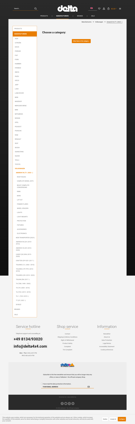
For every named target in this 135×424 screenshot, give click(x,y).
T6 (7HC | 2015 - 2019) (23, 292)
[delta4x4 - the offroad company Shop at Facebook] (62, 403)
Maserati (18, 101)
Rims (18, 191)
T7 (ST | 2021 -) (21, 300)
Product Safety (67, 343)
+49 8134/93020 (28, 339)
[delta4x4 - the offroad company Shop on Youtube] (65, 403)
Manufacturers (20, 34)
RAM (16, 135)
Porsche (18, 131)
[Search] (35, 8)
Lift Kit (19, 200)
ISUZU (17, 76)
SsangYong (19, 152)
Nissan (17, 118)
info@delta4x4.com (30, 346)
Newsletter (106, 334)
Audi (16, 38)
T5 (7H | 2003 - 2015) (23, 288)
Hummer (18, 64)
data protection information (62, 384)
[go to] (120, 8)
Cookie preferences (107, 350)
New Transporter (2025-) (25, 237)
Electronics (22, 233)
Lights (19, 212)
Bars (19, 196)
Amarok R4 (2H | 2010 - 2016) (24, 243)
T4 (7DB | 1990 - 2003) (23, 283)
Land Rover (19, 93)
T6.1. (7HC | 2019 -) (22, 296)
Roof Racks (21, 177)
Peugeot (18, 126)
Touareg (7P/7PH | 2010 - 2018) (25, 270)
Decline (105, 419)
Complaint (67, 346)
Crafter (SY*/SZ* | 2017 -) (25, 260)
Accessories (21, 229)
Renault (18, 139)
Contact (67, 334)
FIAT (16, 55)
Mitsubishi (19, 114)
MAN (16, 97)
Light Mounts (22, 217)
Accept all (113, 419)
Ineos (17, 72)
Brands (17, 309)
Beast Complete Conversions (23, 186)
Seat (16, 143)
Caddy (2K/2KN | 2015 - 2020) (24, 255)
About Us (107, 337)
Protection (21, 221)
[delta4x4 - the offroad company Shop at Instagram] (69, 403)
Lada (17, 89)
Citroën (18, 43)
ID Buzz (18, 304)
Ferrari (18, 51)
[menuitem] (25, 8)
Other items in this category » (81, 41)
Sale (16, 314)
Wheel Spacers (22, 208)
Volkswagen (20, 168)
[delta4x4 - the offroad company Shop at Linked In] (72, 403)
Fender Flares (22, 204)
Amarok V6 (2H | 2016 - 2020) (24, 249)
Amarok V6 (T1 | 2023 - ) (24, 172)
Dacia (17, 47)
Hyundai (18, 68)
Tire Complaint (67, 350)
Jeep (16, 85)
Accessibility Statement (106, 346)
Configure (122, 419)
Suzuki (17, 156)
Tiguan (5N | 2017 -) (23, 279)
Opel (17, 122)
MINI (16, 110)
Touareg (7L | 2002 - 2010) (25, 265)
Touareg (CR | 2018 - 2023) (25, 275)
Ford (17, 59)
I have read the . (57, 384)
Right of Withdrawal (67, 340)
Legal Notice (107, 343)
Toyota (17, 164)
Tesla (17, 160)
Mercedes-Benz (20, 105)
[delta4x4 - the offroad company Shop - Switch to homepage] (67, 8)
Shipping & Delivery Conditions (67, 337)
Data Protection (107, 340)
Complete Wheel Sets (25, 181)
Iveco (17, 80)
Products (18, 28)
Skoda (17, 147)
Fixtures (20, 225)
